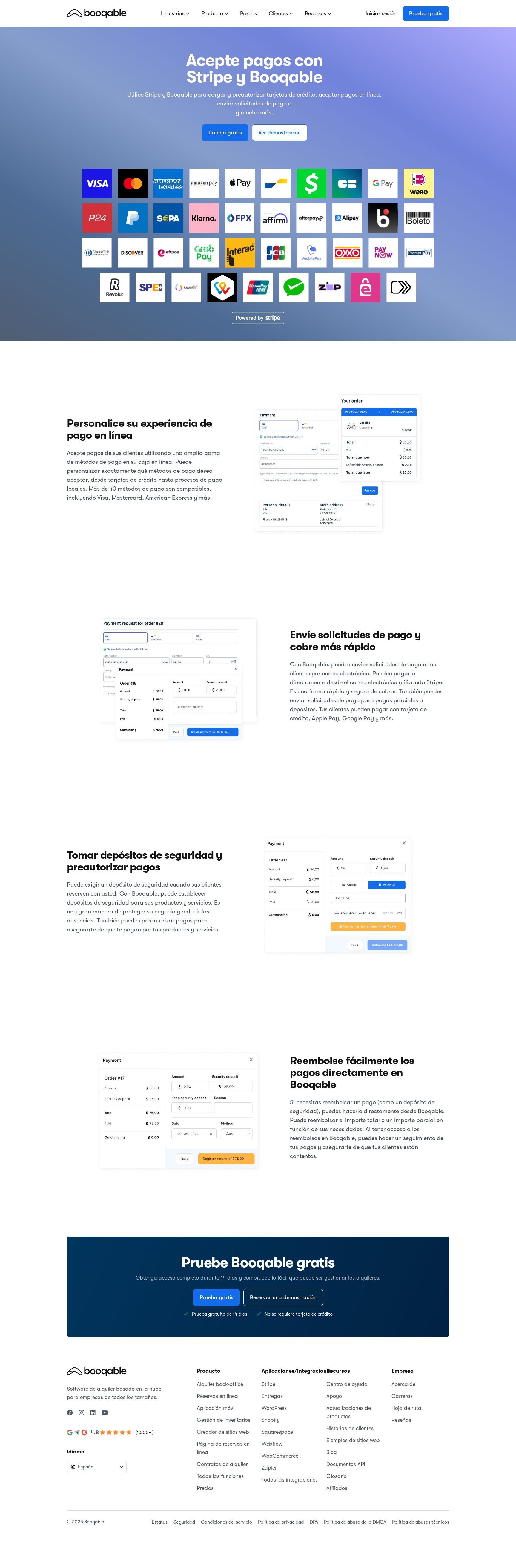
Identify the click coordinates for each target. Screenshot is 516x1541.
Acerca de (403, 1384)
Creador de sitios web (223, 1432)
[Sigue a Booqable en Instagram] (81, 1413)
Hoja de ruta (406, 1408)
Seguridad (184, 1522)
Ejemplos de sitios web (353, 1440)
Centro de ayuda (347, 1384)
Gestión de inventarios (223, 1420)
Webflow (272, 1444)
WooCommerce (280, 1456)
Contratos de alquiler (222, 1464)
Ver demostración (280, 133)
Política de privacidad (281, 1522)
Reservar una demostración (283, 1297)
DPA (314, 1522)
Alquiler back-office (220, 1384)
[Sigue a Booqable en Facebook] (70, 1413)
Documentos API (345, 1464)
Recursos (316, 13)
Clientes (279, 13)
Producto (213, 13)
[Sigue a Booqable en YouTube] (105, 1413)
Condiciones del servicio (226, 1522)
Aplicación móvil (216, 1408)
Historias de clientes (350, 1428)
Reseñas (401, 1420)
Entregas (272, 1396)
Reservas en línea (217, 1396)
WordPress (274, 1408)
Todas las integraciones (290, 1480)
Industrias (173, 13)
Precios (248, 13)
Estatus (160, 1522)
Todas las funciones (220, 1476)
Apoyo (334, 1396)
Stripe (268, 1384)
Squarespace (277, 1432)
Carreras (402, 1396)
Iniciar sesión (381, 13)
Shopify (271, 1420)
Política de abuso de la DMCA (355, 1522)
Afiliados (336, 1488)
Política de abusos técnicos (420, 1522)
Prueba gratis (426, 13)
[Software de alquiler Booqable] (97, 13)
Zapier (269, 1468)
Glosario (336, 1476)
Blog (331, 1452)
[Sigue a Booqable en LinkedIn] (93, 1413)
